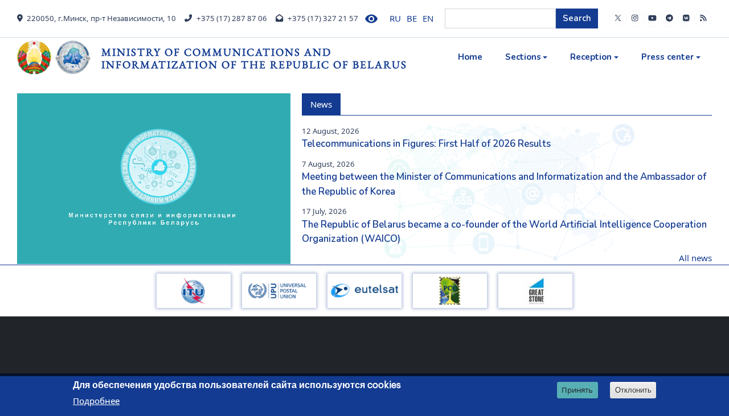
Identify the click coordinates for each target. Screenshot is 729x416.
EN (428, 18)
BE (412, 18)
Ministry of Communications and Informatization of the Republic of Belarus (254, 58)
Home (470, 57)
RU (395, 18)
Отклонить (633, 390)
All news (695, 257)
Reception (591, 57)
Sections (523, 57)
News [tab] (321, 104)
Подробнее (96, 401)
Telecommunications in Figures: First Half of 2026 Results (426, 143)
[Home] (59, 57)
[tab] (349, 97)
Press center (667, 57)
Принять (577, 390)
